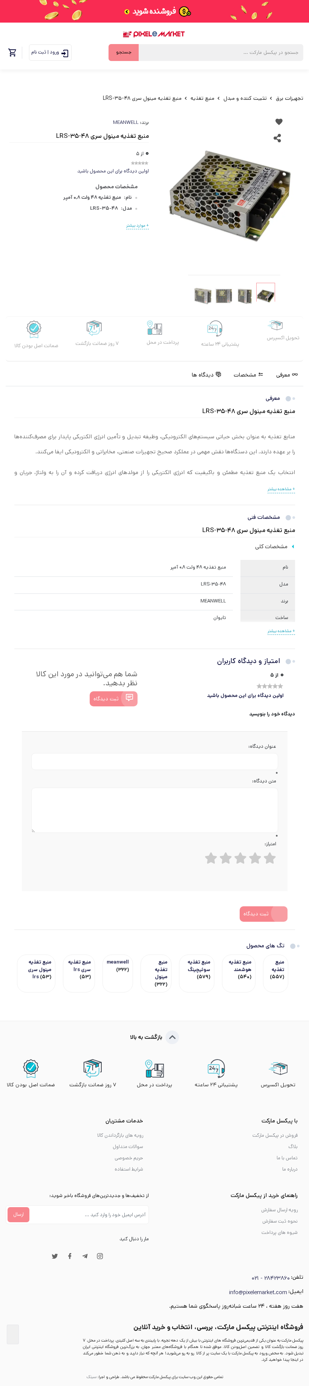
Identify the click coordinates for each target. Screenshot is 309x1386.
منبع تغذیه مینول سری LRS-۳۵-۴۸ (142, 98)
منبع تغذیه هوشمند (240, 966)
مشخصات (245, 375)
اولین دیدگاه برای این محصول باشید (113, 171)
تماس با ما (287, 1158)
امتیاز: (270, 844)
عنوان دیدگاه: (262, 746)
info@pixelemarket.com (258, 1292)
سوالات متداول (128, 1146)
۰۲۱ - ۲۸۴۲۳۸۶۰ (271, 1278)
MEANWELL (126, 122)
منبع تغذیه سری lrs (79, 966)
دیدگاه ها (203, 375)
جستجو (124, 52)
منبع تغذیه (201, 98)
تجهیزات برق (288, 98)
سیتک (91, 1377)
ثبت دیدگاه (106, 699)
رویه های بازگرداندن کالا (120, 1135)
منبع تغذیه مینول (161, 969)
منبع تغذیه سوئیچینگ (199, 966)
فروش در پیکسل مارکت (275, 1135)
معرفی (283, 375)
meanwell (118, 962)
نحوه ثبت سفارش (280, 1221)
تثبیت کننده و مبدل (244, 98)
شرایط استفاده (129, 1169)
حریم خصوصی (129, 1158)
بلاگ (293, 1146)
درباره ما (290, 1169)
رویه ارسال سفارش (279, 1210)
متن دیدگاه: (264, 781)
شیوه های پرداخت (280, 1232)
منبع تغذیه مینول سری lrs (39, 969)
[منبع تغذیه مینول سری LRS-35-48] (230, 196)
